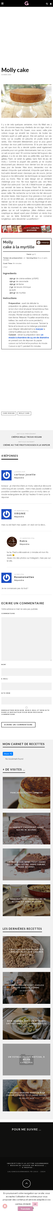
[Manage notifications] (5, 1206)
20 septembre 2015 (27, 538)
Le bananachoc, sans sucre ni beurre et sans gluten (26, 900)
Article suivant (26, 442)
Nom (3, 664)
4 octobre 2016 (19, 472)
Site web (5, 693)
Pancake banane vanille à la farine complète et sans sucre (26, 1093)
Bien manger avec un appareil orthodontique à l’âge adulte (26, 1022)
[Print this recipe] (43, 244)
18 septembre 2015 (21, 511)
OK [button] (35, 1204)
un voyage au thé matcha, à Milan (26, 1058)
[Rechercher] (47, 3)
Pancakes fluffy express (26, 792)
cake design (9, 413)
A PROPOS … (28, 1167)
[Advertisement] (26, 36)
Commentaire (8, 613)
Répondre (19, 478)
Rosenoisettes (24, 577)
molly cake (24, 413)
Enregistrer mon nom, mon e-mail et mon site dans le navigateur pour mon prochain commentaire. (25, 712)
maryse (39, 329)
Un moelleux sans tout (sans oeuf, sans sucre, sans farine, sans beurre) (26, 864)
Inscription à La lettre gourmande (28, 1163)
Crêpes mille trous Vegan (26, 437)
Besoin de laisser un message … (28, 1165)
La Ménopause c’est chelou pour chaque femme (26, 986)
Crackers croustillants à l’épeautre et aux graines (26, 950)
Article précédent (26, 434)
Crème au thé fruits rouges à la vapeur (26, 445)
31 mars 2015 (19, 574)
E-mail (4, 679)
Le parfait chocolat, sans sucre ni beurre (26, 828)
